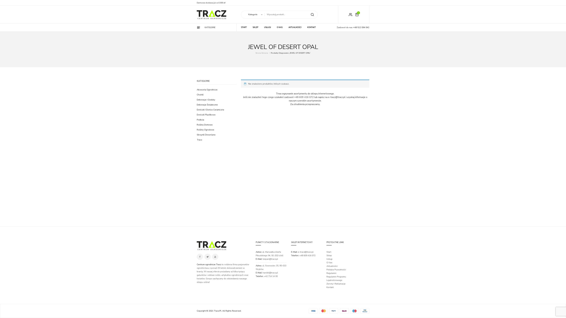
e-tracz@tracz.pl (306, 252)
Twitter (207, 257)
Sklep (329, 255)
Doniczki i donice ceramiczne (210, 109)
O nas (329, 262)
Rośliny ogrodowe (205, 129)
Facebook (200, 257)
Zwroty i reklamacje (335, 283)
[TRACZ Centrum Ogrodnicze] (211, 14)
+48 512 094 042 (361, 27)
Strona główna (261, 53)
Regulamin (331, 273)
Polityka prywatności (336, 269)
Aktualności (332, 266)
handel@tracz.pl (270, 272)
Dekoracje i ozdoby (206, 99)
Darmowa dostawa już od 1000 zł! (211, 3)
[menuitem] (244, 28)
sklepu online (203, 282)
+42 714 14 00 (271, 276)
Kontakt (330, 287)
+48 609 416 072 (307, 255)
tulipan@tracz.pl (270, 259)
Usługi (329, 259)
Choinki (200, 94)
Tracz (199, 139)
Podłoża (200, 119)
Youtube (215, 257)
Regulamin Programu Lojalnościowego (336, 278)
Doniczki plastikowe (206, 114)
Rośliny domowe (205, 124)
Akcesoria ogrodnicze (207, 89)
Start (328, 252)
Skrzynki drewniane (206, 134)
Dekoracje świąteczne (207, 104)
